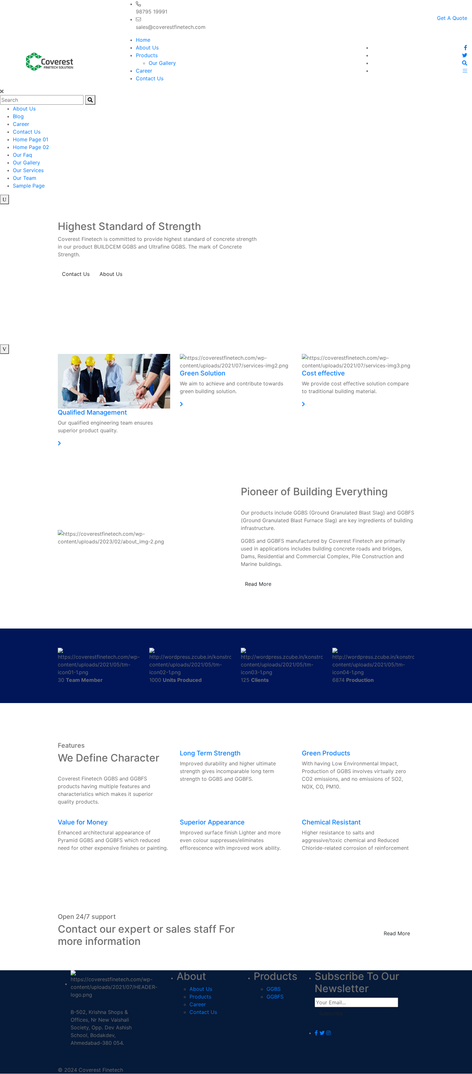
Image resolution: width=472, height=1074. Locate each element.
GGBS (274, 989)
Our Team (24, 178)
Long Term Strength (210, 753)
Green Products (326, 753)
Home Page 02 (31, 147)
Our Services (28, 170)
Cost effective (323, 373)
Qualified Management (92, 412)
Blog (18, 116)
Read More (258, 584)
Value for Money (83, 822)
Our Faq (22, 155)
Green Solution (202, 373)
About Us (147, 47)
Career (144, 70)
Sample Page (29, 185)
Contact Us (149, 78)
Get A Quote (452, 18)
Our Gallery (162, 63)
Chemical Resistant (331, 822)
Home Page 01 (30, 139)
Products (147, 55)
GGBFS (275, 996)
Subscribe (331, 1013)
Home (143, 40)
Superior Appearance (212, 822)
